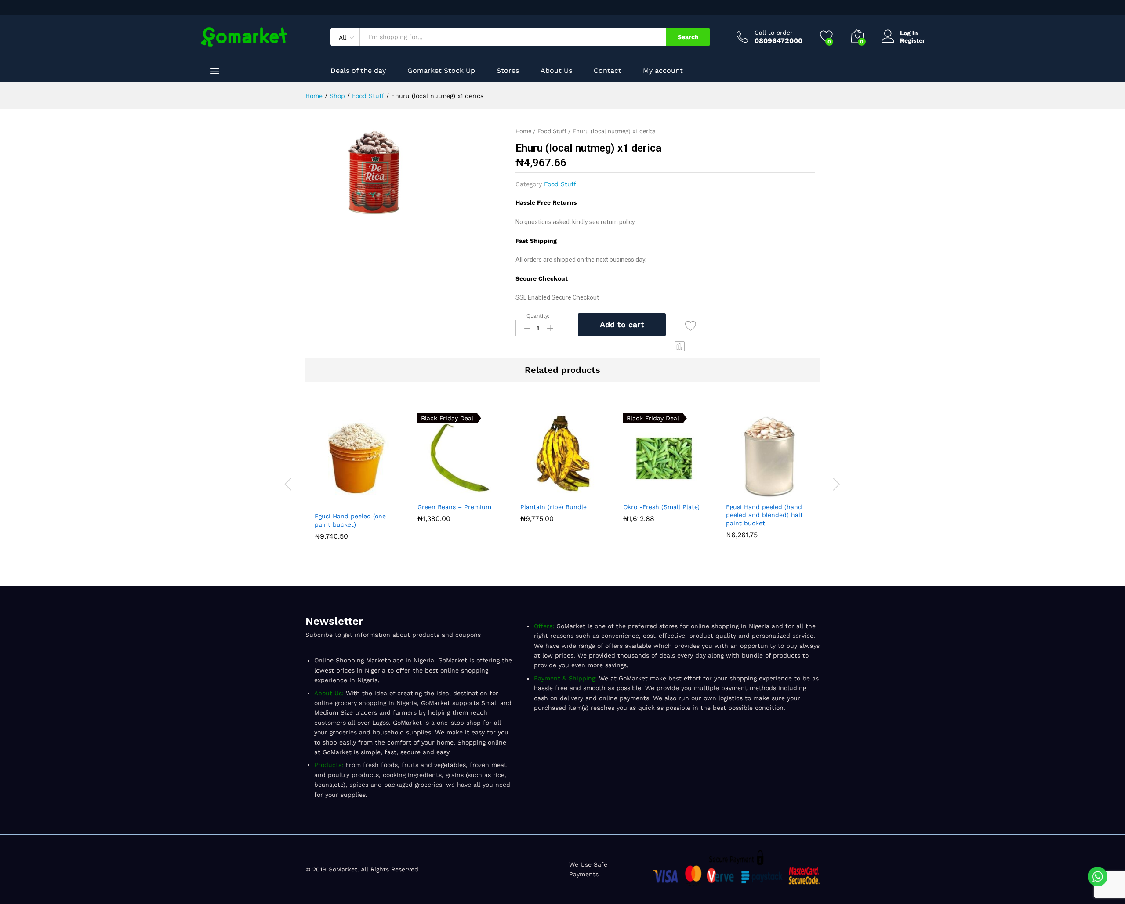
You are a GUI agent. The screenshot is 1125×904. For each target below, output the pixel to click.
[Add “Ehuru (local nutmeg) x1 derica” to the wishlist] (691, 326)
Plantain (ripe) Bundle (553, 506)
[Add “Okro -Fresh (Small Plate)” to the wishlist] (685, 492)
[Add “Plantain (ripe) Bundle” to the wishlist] (582, 492)
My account (663, 70)
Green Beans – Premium (454, 506)
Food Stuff (551, 131)
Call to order (774, 32)
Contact (607, 70)
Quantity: (538, 315)
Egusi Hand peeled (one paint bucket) (350, 520)
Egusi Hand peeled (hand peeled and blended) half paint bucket (764, 514)
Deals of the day (358, 70)
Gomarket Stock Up (441, 70)
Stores (508, 70)
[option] (356, 478)
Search (688, 36)
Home (523, 131)
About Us (556, 70)
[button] (680, 346)
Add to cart (622, 324)
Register (912, 40)
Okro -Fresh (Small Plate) (661, 506)
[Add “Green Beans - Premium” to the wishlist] (479, 492)
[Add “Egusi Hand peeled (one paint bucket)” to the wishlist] (377, 501)
